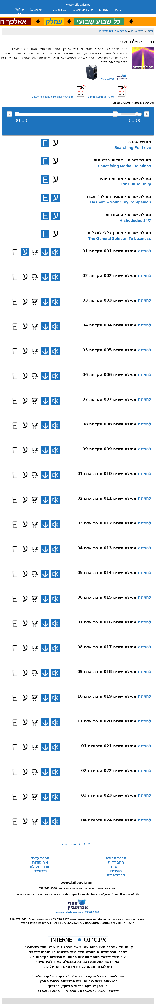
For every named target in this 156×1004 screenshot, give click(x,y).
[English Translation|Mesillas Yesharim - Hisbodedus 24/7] (45, 216)
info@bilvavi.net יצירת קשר (79, 888)
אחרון (64, 844)
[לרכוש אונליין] (120, 79)
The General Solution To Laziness (119, 238)
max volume (146, 114)
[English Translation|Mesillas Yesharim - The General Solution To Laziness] (45, 234)
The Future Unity (135, 184)
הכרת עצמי (40, 858)
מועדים (116, 871)
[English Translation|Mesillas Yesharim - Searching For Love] (45, 143)
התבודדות (116, 862)
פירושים (137, 31)
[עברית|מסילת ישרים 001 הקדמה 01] (25, 252)
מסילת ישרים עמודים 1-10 (101, 96)
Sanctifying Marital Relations (124, 166)
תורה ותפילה (40, 867)
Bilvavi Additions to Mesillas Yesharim (52, 96)
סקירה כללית (24, 15)
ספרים (103, 10)
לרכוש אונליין (106, 79)
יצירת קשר (47, 15)
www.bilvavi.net (78, 4)
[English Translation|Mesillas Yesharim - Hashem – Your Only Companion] (45, 198)
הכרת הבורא (116, 858)
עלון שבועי (59, 10)
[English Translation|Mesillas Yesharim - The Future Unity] (45, 179)
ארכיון (118, 10)
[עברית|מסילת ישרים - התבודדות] (55, 216)
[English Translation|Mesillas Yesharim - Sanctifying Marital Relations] (45, 161)
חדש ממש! (38, 10)
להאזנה (9, 114)
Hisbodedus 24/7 (135, 220)
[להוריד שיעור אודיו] (45, 252)
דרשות (116, 867)
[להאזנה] (55, 252)
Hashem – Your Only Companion (120, 202)
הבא (73, 844)
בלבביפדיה (116, 875)
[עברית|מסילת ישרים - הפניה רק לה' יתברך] (55, 198)
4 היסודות (40, 862)
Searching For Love (132, 147)
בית (150, 31)
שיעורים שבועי (83, 10)
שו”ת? (19, 10)
